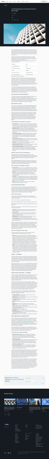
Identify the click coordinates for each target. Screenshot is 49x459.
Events (26, 437)
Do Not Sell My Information (39, 446)
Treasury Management (18, 430)
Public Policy (16, 437)
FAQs (26, 439)
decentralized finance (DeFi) (32, 49)
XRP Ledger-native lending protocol (27, 320)
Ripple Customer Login (39, 428)
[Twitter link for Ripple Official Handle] (7, 453)
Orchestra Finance (22, 167)
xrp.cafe (22, 181)
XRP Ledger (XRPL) (17, 53)
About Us (16, 434)
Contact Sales (43, 1)
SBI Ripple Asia (17, 442)
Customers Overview (38, 425)
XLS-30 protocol (31, 108)
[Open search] (47, 1)
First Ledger (25, 182)
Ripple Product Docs (38, 439)
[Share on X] (15, 20)
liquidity (35, 96)
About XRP (26, 438)
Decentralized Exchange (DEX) (23, 117)
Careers (16, 439)
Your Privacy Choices (38, 438)
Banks (26, 425)
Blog (26, 434)
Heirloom (16, 244)
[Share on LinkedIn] (17, 20)
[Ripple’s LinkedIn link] (10, 453)
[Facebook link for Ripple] (5, 453)
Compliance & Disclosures (39, 437)
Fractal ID (17, 235)
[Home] (3, 1)
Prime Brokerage (17, 429)
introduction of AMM (16, 105)
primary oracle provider (21, 263)
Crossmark (17, 176)
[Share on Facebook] (12, 20)
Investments (16, 438)
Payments (16, 425)
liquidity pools (19, 131)
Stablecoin (16, 428)
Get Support (37, 434)
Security (37, 442)
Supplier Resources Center (39, 443)
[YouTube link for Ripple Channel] (9, 453)
